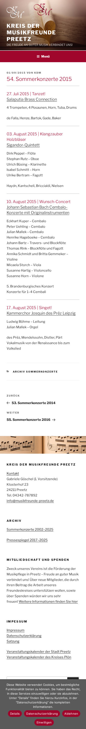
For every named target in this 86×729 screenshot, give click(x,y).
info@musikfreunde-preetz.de (30, 501)
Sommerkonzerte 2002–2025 (30, 529)
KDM (37, 72)
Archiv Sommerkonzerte (35, 371)
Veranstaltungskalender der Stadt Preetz (39, 652)
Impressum (15, 630)
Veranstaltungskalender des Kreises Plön (39, 657)
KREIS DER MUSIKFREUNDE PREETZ (31, 32)
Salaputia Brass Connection (32, 99)
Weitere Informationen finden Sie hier (48, 602)
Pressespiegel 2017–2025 (27, 540)
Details (15, 713)
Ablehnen (71, 713)
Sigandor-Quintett (23, 145)
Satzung (13, 641)
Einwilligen (44, 722)
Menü (45, 56)
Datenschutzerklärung (24, 636)
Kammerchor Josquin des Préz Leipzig (41, 313)
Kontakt (13, 473)
